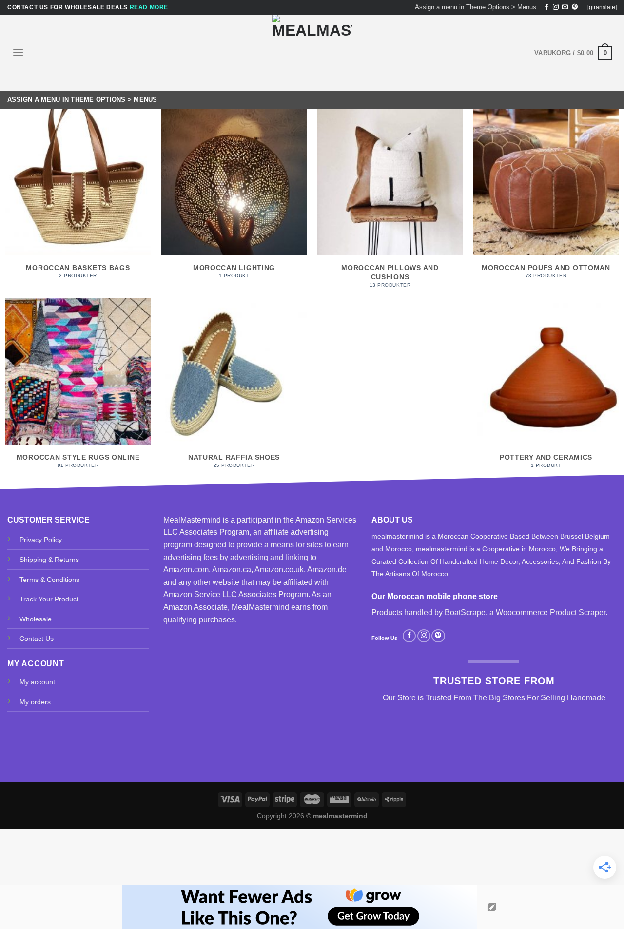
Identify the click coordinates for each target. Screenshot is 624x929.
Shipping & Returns (49, 559)
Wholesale (36, 619)
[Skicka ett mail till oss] (565, 7)
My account (37, 682)
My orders (35, 702)
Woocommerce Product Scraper (550, 612)
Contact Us (37, 638)
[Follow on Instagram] (556, 7)
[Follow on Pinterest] (575, 7)
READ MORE (149, 7)
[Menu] (18, 52)
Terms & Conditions (49, 579)
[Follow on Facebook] (546, 7)
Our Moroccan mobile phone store (434, 596)
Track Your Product (49, 599)
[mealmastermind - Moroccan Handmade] (312, 53)
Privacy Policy (41, 539)
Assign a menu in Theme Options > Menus (475, 7)
